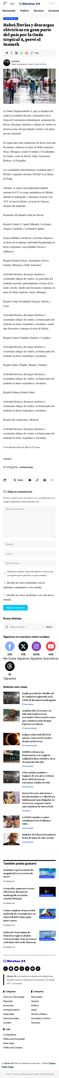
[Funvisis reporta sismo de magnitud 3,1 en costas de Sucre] (47, 873)
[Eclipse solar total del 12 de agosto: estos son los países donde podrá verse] (11, 739)
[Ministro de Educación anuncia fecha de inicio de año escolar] (11, 839)
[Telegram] (11, 968)
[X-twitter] (27, 968)
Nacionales (10, 19)
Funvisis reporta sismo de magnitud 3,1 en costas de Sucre (18, 873)
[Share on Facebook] (11, 53)
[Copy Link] (31, 53)
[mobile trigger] (6, 3)
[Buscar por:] (25, 626)
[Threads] (9, 671)
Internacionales (30, 728)
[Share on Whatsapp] (21, 53)
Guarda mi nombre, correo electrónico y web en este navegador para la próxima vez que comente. (30, 573)
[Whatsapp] (5, 968)
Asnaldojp (15, 61)
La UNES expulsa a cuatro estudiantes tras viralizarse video (36, 820)
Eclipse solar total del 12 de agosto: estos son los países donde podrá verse (37, 738)
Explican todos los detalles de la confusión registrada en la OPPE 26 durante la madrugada (39, 696)
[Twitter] (23, 651)
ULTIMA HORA (26, 467)
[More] (36, 53)
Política (27, 811)
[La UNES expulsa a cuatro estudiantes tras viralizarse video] (11, 822)
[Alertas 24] (29, 3)
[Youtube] (50, 651)
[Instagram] (36, 651)
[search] (44, 3)
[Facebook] (9, 651)
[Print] (44, 480)
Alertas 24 (10, 881)
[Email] (26, 53)
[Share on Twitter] (16, 53)
